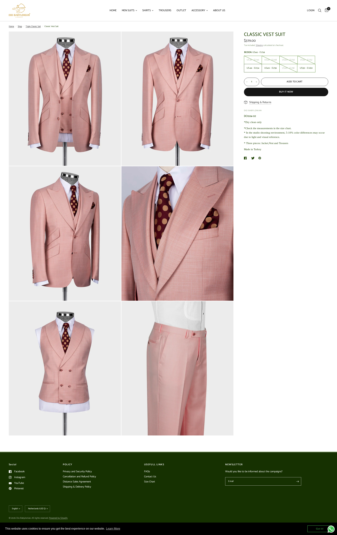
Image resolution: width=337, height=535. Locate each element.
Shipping (259, 45)
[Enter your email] (297, 481)
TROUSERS (165, 10)
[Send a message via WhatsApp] (331, 529)
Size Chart (149, 481)
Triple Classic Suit (33, 26)
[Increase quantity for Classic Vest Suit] (256, 82)
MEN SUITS (128, 10)
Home (11, 26)
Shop (20, 26)
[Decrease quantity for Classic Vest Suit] (246, 82)
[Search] (319, 10)
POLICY (67, 465)
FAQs (147, 471)
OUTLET (181, 10)
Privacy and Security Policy (77, 471)
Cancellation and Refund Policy (79, 476)
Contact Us (150, 476)
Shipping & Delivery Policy (77, 487)
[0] (325, 10)
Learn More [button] (113, 528)
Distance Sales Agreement (77, 481)
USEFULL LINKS (154, 465)
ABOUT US (219, 10)
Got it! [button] (319, 528)
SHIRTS (146, 10)
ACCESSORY (198, 10)
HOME (113, 10)
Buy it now (286, 92)
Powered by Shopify (58, 518)
